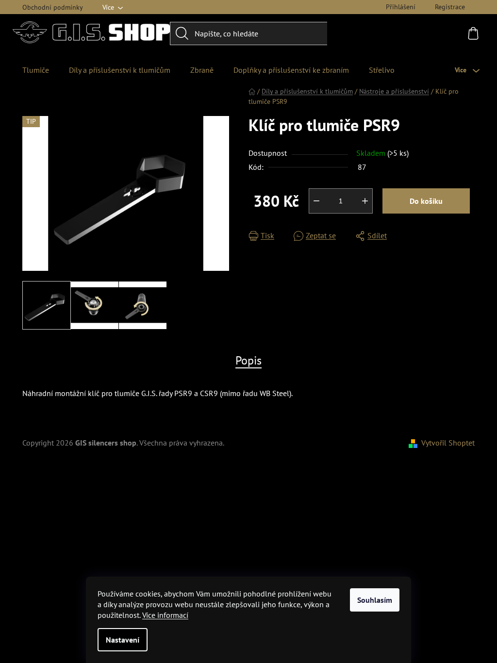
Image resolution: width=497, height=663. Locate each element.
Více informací (165, 615)
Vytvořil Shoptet (448, 443)
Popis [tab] (248, 360)
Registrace (450, 6)
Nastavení (122, 640)
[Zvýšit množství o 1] (365, 201)
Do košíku (426, 201)
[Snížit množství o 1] (316, 201)
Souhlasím (374, 600)
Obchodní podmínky (52, 7)
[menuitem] (36, 69)
